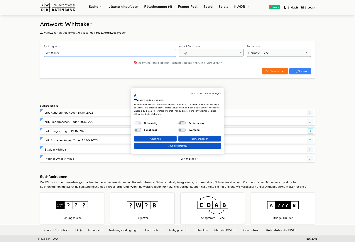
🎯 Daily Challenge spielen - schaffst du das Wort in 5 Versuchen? (177, 62)
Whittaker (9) (189, 159)
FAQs (78, 230)
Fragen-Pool (187, 6)
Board (208, 6)
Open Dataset (250, 230)
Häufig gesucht (178, 230)
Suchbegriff (50, 46)
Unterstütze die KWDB (281, 230)
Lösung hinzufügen (123, 6)
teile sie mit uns (219, 186)
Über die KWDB (225, 230)
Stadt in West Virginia (59, 159)
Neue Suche (276, 71)
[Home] (63, 7)
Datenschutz (153, 230)
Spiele (223, 6)
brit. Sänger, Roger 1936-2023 (66, 131)
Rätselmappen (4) (158, 6)
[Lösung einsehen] (310, 112)
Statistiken (201, 230)
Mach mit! (297, 7)
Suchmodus (253, 46)
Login (311, 7)
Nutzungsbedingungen (124, 230)
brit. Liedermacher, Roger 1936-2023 (70, 122)
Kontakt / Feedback (56, 230)
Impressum (95, 230)
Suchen (302, 71)
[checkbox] (137, 123)
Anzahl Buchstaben (190, 46)
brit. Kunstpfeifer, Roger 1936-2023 (69, 112)
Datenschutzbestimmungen (205, 93)
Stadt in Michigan (56, 149)
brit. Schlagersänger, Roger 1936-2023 (71, 140)
